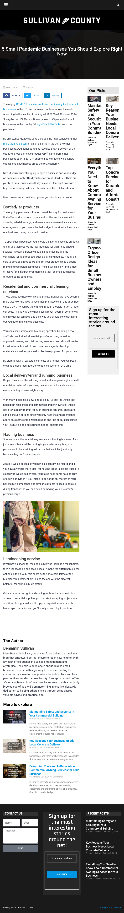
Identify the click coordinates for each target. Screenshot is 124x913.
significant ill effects (48, 124)
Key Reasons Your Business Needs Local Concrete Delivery (114, 121)
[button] (6, 4)
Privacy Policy (106, 907)
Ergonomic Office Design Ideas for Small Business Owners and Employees (98, 268)
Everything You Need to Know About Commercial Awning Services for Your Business (54, 770)
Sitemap (117, 907)
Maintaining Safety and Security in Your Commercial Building (99, 119)
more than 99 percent (15, 143)
